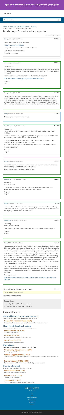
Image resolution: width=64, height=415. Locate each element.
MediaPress (8, 345)
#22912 (57, 203)
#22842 (57, 39)
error (55, 35)
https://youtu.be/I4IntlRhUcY (14, 45)
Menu (9, 13)
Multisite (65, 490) (11, 335)
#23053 (57, 242)
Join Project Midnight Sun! (32, 5)
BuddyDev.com (39, 412)
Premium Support (11, 366)
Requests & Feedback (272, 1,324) (18, 321)
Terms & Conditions (32, 397)
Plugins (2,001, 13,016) (13, 375)
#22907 (57, 179)
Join (32, 395)
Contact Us (32, 402)
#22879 (57, 113)
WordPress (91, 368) (12, 340)
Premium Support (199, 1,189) (16, 361)
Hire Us (32, 404)
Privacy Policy (32, 400)
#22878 (57, 93)
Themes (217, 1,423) (12, 380)
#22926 (57, 220)
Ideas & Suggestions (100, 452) (17, 355)
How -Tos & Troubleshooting (17, 326)
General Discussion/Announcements (20, 316)
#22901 (57, 161)
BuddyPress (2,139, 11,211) (14, 330)
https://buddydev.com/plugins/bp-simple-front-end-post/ (24, 78)
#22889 (57, 125)
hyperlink (59, 35)
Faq (32, 393)
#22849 (57, 63)
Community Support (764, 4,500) (18, 350)
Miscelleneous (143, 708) (14, 370)
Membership (32, 391)
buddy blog (51, 35)
